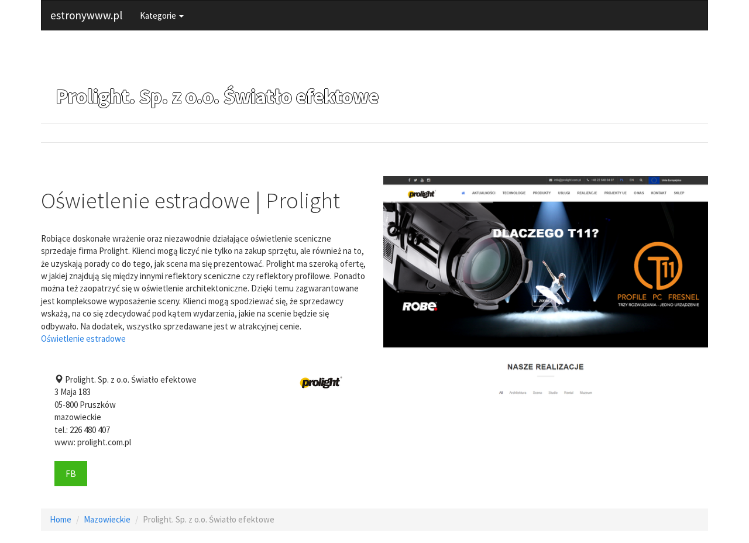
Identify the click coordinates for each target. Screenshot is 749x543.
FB (71, 473)
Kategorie (159, 15)
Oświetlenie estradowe (83, 338)
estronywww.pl (86, 15)
